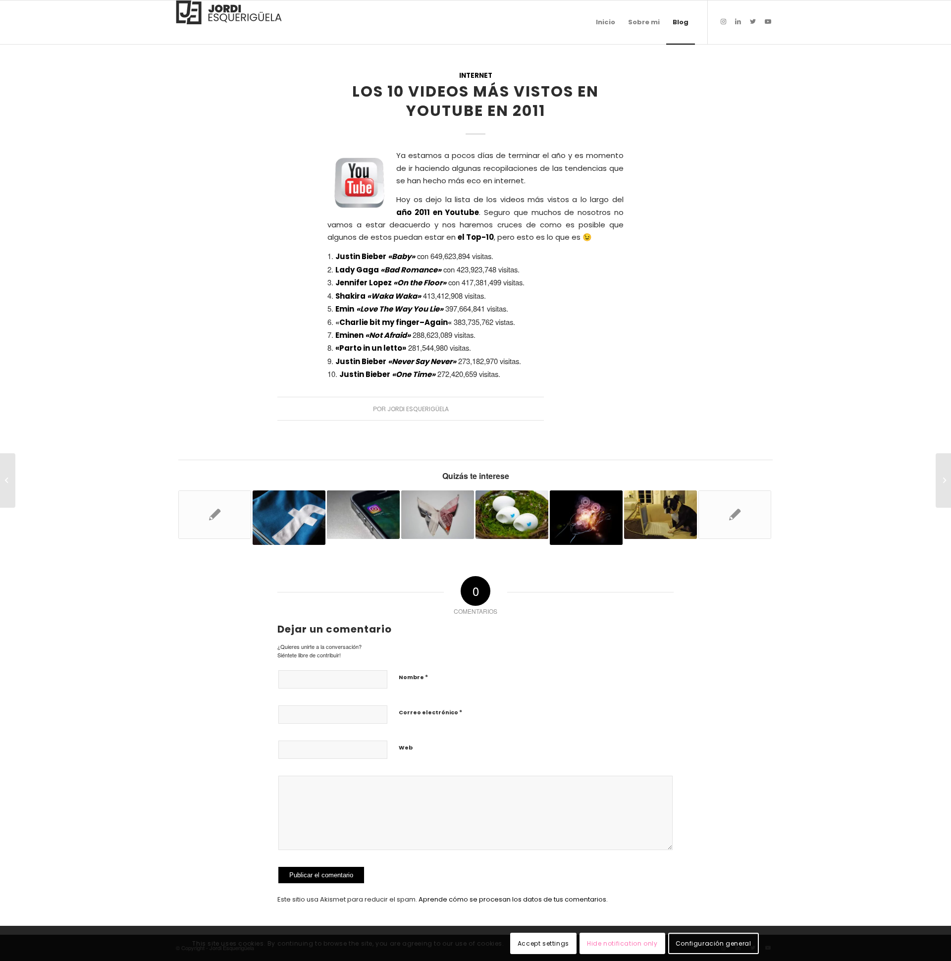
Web (406, 747)
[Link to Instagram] (723, 21)
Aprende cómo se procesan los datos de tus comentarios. (513, 899)
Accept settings (543, 943)
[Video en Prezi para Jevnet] (7, 480)
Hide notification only (622, 943)
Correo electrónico (430, 712)
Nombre (413, 677)
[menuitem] (605, 22)
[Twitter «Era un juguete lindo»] (734, 514)
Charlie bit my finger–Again (393, 322)
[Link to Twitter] (752, 21)
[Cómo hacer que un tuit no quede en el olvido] (512, 514)
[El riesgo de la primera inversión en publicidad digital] (437, 514)
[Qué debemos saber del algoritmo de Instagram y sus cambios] (363, 514)
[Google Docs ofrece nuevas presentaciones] (943, 480)
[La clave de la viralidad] (586, 517)
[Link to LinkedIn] (738, 21)
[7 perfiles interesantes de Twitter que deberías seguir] (660, 514)
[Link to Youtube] (767, 21)
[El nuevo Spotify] (214, 514)
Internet (475, 75)
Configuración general (713, 943)
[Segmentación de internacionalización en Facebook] (289, 517)
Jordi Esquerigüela (418, 409)
